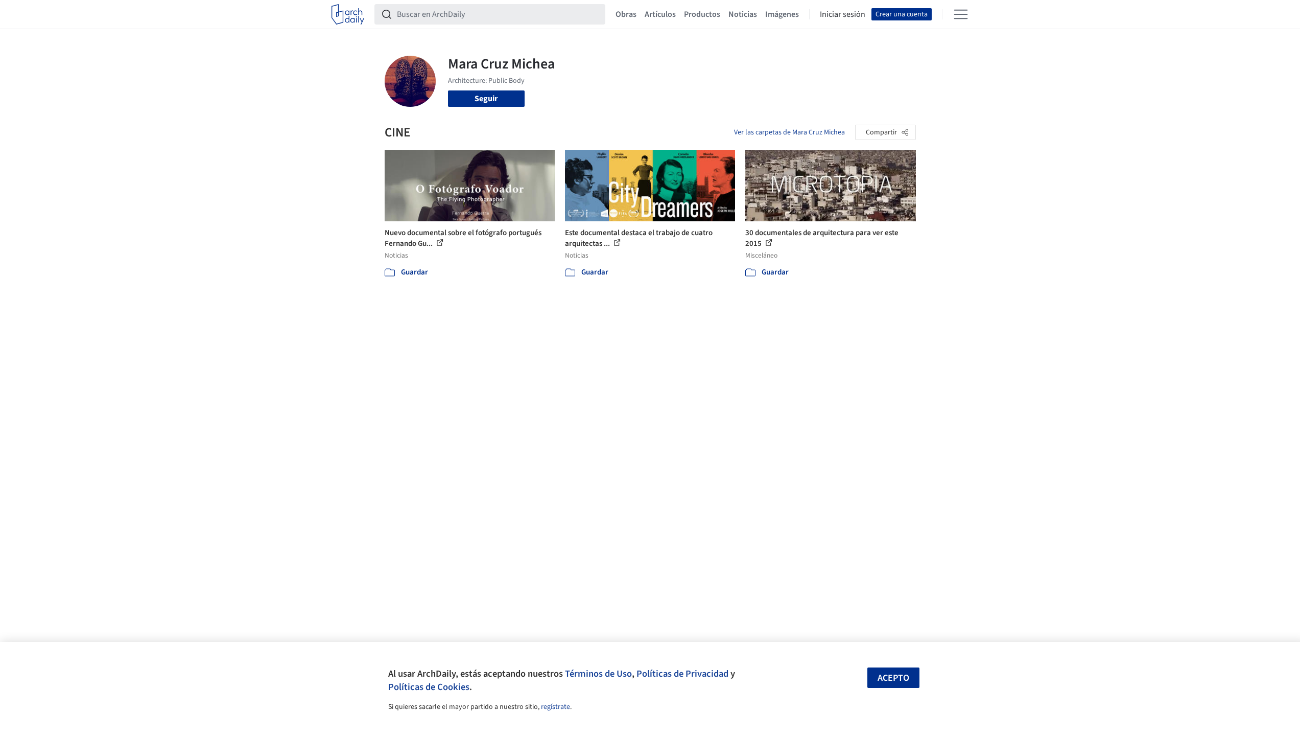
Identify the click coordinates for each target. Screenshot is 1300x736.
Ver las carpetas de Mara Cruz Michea (789, 132)
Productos (702, 14)
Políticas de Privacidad (682, 673)
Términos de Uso (598, 673)
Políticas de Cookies (428, 687)
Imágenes (782, 14)
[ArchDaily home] (348, 14)
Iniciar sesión (842, 14)
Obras (626, 14)
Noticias (742, 14)
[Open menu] (961, 14)
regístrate (555, 707)
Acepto (893, 678)
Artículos (660, 14)
